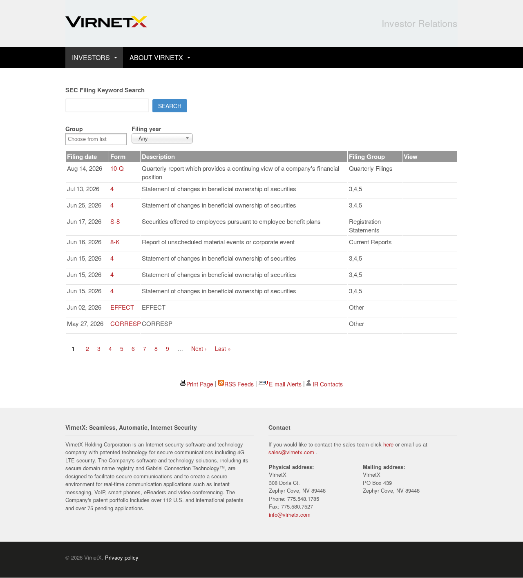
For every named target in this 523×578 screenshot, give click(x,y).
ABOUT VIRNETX (156, 57)
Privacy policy (122, 557)
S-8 (115, 221)
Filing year (146, 129)
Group (74, 129)
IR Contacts (328, 384)
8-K (115, 241)
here (388, 444)
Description (158, 156)
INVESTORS (91, 57)
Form (117, 156)
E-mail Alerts (285, 384)
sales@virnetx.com (291, 452)
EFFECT (122, 307)
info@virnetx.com (290, 514)
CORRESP (125, 323)
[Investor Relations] (106, 23)
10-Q (117, 168)
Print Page (199, 384)
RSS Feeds (239, 384)
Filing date (82, 156)
